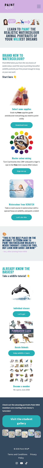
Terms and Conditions (17, 454)
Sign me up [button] (21, 171)
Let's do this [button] (21, 217)
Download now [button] (22, 125)
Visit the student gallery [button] (21, 421)
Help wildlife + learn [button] (21, 353)
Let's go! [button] (21, 314)
